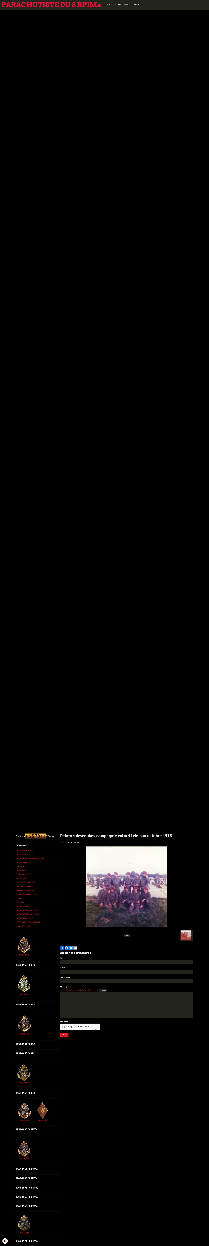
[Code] (94, 990)
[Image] (88, 990)
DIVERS (19, 898)
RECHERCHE (21, 854)
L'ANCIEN (20, 866)
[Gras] (61, 990)
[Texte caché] (85, 990)
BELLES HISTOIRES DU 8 (26, 882)
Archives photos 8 (23, 906)
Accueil (107, 5)
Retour (126, 935)
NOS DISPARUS (23, 862)
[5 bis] (34, 1112)
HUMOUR (20, 902)
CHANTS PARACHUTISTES (27, 894)
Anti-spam (64, 1022)
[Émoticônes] (97, 990)
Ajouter (64, 1035)
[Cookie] (5, 1241)
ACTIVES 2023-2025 (24, 918)
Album (126, 5)
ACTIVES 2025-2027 (24, 850)
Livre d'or (117, 5)
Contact (136, 5)
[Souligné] (67, 990)
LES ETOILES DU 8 (23, 874)
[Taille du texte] (69, 990)
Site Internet (65, 977)
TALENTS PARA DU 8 (25, 886)
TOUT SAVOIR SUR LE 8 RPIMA (28, 922)
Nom (62, 958)
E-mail (62, 968)
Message (64, 987)
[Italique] (64, 990)
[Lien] (83, 990)
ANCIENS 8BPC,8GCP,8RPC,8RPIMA (30, 858)
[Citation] (77, 990)
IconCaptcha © (95, 1029)
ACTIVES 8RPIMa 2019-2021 (28, 910)
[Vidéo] (91, 990)
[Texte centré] (80, 990)
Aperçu (103, 990)
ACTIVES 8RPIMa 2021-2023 (28, 914)
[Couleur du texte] (73, 990)
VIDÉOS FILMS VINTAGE (26, 890)
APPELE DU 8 (22, 870)
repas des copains (24, 926)
